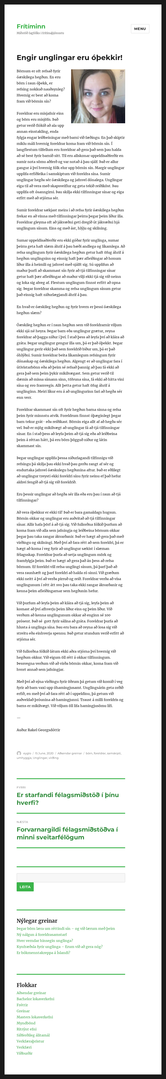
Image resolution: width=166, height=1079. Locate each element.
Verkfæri (24, 1047)
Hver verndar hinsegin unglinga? (45, 940)
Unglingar (40, 757)
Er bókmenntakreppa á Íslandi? (43, 953)
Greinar (23, 1011)
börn (89, 753)
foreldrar (100, 753)
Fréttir (22, 1005)
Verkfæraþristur (30, 1041)
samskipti (114, 753)
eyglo (27, 753)
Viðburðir (24, 1053)
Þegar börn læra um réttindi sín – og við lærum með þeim (66, 928)
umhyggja (24, 757)
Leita (25, 887)
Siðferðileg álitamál (33, 1035)
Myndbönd (26, 1023)
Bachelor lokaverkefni (35, 999)
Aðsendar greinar (69, 753)
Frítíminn (31, 26)
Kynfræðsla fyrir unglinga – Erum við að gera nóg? (60, 947)
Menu (140, 29)
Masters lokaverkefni (35, 1017)
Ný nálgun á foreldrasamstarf (42, 934)
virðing (54, 757)
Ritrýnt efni (27, 1029)
